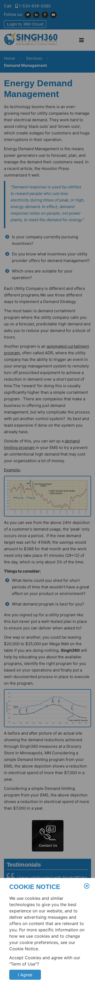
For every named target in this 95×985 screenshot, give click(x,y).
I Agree (25, 974)
